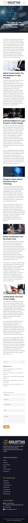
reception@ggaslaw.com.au (11, 509)
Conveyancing (7, 489)
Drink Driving (6, 487)
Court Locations (7, 469)
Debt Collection (7, 491)
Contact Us (6, 471)
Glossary (6, 462)
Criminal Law (6, 482)
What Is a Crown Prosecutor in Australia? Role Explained (13, 373)
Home (5, 460)
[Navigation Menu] (24, 3)
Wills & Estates (7, 493)
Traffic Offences (7, 485)
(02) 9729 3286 (7, 507)
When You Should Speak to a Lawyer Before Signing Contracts (12, 369)
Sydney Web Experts (17, 520)
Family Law (6, 480)
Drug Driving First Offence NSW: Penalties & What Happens (13, 377)
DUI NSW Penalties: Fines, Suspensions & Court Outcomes (13, 385)
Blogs (14, 18)
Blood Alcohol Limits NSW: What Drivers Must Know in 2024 (13, 381)
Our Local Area (7, 464)
